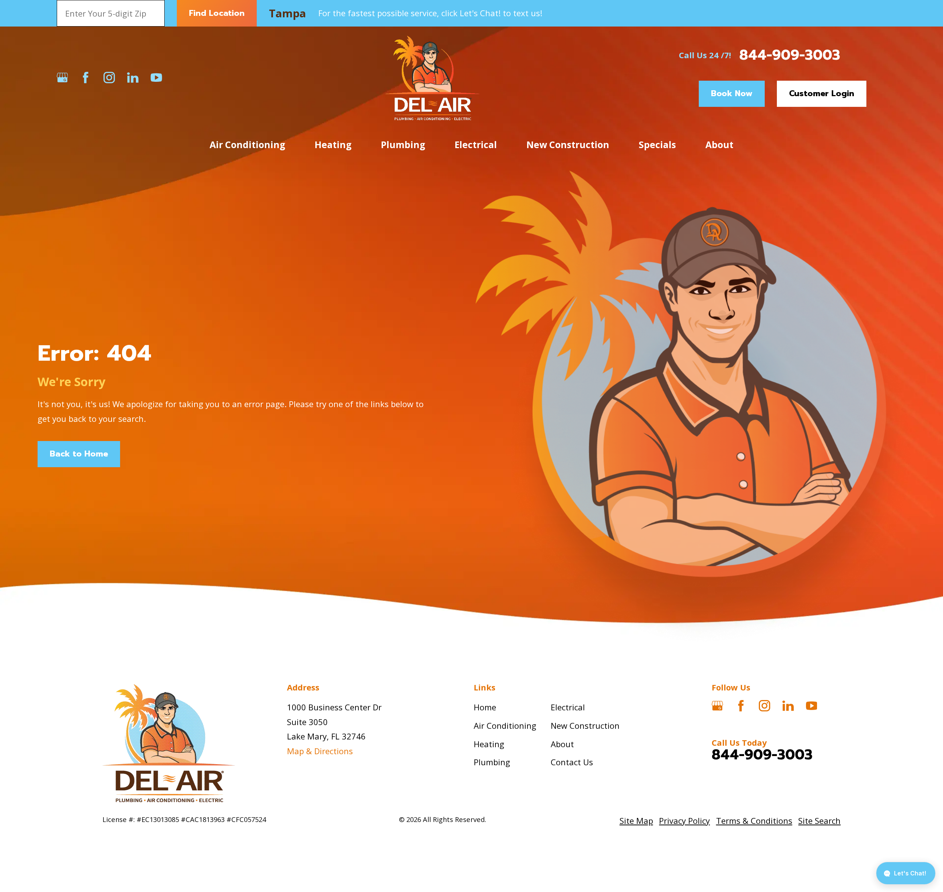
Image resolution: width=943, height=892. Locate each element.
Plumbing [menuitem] (403, 145)
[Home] (432, 77)
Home (485, 707)
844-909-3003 (789, 55)
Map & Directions (320, 750)
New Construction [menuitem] (567, 145)
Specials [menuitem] (657, 145)
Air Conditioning (505, 725)
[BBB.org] (180, 77)
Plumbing (492, 761)
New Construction (585, 725)
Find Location (217, 13)
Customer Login (821, 93)
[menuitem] (636, 821)
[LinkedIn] (133, 77)
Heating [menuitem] (333, 145)
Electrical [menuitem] (476, 145)
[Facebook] (85, 77)
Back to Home (79, 454)
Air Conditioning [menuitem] (247, 145)
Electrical (568, 707)
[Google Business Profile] (62, 77)
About (562, 743)
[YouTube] (156, 77)
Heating (489, 743)
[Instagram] (109, 77)
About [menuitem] (719, 145)
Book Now (732, 93)
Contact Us (572, 761)
